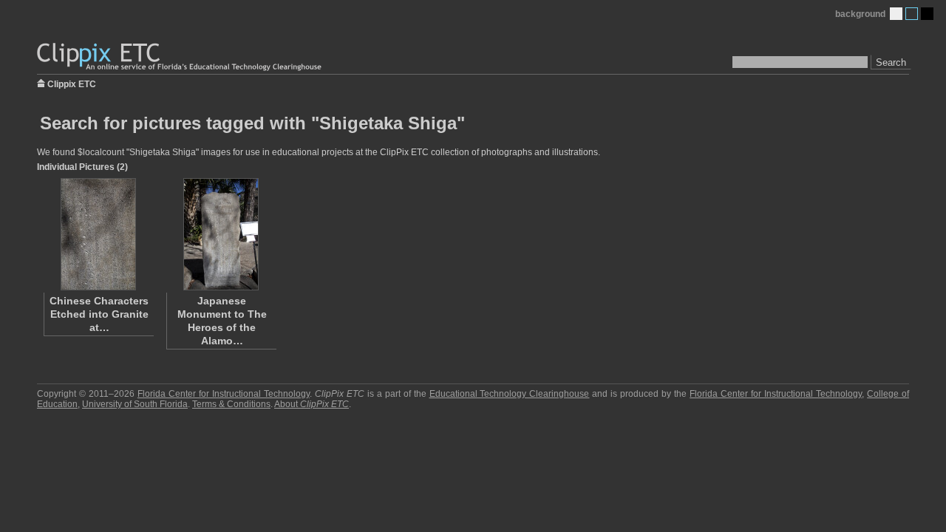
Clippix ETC (71, 83)
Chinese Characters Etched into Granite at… (99, 314)
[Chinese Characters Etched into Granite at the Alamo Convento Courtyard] (98, 234)
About (311, 404)
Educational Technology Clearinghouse (509, 394)
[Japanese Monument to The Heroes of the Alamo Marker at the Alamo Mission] (221, 234)
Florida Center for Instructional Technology (223, 394)
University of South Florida (135, 404)
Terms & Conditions (231, 404)
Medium (911, 13)
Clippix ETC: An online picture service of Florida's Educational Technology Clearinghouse (180, 57)
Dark (927, 13)
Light (896, 13)
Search (891, 62)
